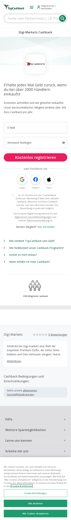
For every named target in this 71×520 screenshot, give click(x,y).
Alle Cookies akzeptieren (35, 513)
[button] (31, 7)
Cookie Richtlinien (21, 486)
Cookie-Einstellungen (35, 493)
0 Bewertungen (57, 334)
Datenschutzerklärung (38, 220)
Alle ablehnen (35, 503)
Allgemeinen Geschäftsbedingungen (33, 217)
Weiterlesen (14, 361)
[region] (35, 488)
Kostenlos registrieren (35, 157)
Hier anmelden (46, 227)
